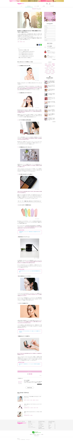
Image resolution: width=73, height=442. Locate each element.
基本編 (21, 41)
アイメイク (20, 40)
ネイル (45, 34)
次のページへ (29, 371)
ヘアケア (45, 32)
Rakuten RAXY (20, 3)
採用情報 (42, 434)
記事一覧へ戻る (29, 387)
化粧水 (53, 70)
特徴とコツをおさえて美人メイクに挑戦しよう (25, 57)
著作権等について (39, 434)
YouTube (49, 428)
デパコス (50, 72)
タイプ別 (52, 73)
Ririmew (31, 415)
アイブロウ (32, 407)
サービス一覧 (18, 439)
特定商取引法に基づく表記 (41, 428)
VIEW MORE (54, 59)
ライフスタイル (48, 73)
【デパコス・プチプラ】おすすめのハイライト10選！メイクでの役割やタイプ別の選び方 (29, 331)
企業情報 (31, 434)
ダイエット (46, 72)
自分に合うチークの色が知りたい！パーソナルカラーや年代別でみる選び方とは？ (29, 364)
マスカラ (34, 407)
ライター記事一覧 (39, 384)
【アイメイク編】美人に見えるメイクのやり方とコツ (26, 54)
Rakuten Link (49, 427)
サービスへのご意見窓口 (41, 426)
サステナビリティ (28, 439)
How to (18, 41)
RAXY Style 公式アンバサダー (26, 407)
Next (40, 375)
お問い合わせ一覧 (23, 439)
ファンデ (54, 72)
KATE (37, 407)
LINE (49, 426)
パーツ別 (23, 41)
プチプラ (46, 70)
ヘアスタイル (47, 69)
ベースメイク (46, 27)
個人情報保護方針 (34, 434)
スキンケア (45, 26)
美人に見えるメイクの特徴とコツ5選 (24, 49)
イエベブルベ (52, 69)
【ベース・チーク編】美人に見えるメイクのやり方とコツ (26, 51)
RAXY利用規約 (40, 427)
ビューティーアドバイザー (31, 427)
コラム (45, 35)
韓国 (52, 66)
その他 (45, 37)
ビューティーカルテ (30, 426)
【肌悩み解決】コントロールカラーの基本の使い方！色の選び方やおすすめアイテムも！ (29, 232)
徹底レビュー (48, 66)
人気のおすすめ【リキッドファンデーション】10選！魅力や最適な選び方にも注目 (29, 271)
